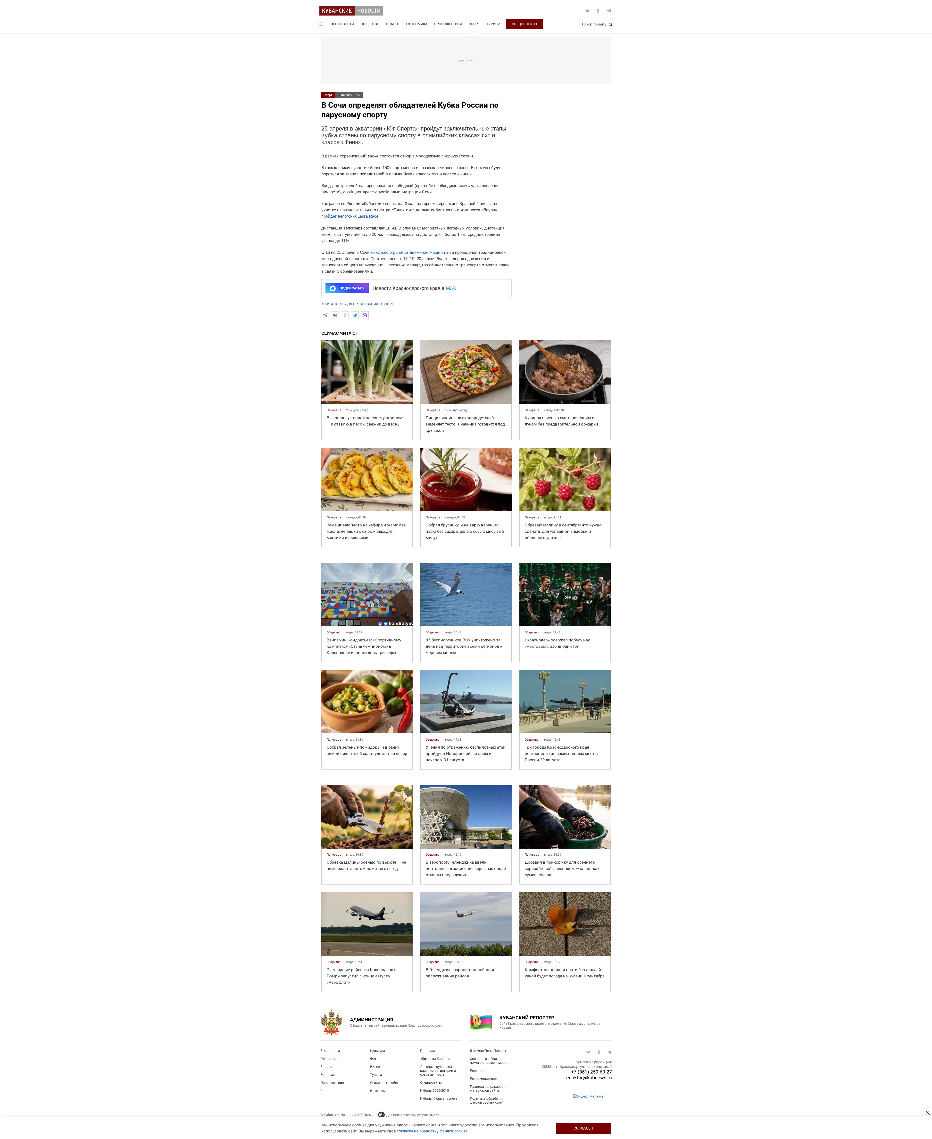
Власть (392, 24)
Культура (377, 1051)
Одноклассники (598, 10)
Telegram (609, 10)
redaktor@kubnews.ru (588, 1078)
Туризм (493, 24)
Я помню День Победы (488, 1051)
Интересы (378, 1091)
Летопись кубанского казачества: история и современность (438, 1070)
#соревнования (363, 304)
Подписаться (352, 288)
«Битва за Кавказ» (435, 1059)
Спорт (474, 24)
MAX (451, 288)
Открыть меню (321, 25)
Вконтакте (587, 10)
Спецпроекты (524, 24)
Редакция (477, 1071)
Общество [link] (334, 632)
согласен (583, 1128)
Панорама (428, 1051)
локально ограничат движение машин (407, 252)
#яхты (341, 304)
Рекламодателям (483, 1079)
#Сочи (327, 304)
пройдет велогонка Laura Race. (350, 216)
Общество (370, 24)
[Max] (365, 315)
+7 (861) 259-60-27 (591, 1072)
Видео (375, 1067)
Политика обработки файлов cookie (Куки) (487, 1100)
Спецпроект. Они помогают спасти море (488, 1061)
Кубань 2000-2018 (434, 1090)
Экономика (416, 24)
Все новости (342, 24)
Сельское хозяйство (386, 1083)
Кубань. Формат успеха (439, 1098)
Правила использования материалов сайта (489, 1088)
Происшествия (448, 24)
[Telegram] (355, 315)
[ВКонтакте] (335, 315)
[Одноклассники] (345, 315)
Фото (374, 1059)
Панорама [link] (334, 410)
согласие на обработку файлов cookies (432, 1131)
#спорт (387, 304)
